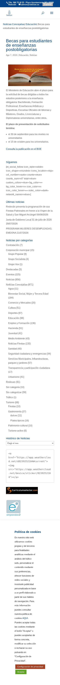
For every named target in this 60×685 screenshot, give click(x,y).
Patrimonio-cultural (18, 425)
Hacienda (13, 328)
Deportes (13, 313)
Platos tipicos (17, 420)
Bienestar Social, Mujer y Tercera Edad (28, 294)
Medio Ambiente (16, 338)
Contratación (12, 245)
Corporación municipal (17, 250)
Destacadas (12, 269)
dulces (13, 415)
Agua (11, 288)
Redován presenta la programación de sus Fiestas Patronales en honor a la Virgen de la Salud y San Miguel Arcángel (29, 210)
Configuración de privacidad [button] (30, 666)
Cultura (12, 308)
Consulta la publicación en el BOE (24, 149)
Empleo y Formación (19, 323)
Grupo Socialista (16, 259)
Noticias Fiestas (16, 343)
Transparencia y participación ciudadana (29, 368)
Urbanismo (14, 377)
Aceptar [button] (20, 672)
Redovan (10, 382)
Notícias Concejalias (16, 284)
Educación (24, 55)
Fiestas (12, 406)
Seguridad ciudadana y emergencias (27, 353)
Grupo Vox (13, 264)
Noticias (33, 55)
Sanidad (12, 348)
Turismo (10, 402)
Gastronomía (14, 411)
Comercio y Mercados (19, 302)
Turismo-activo (15, 430)
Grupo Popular (15, 254)
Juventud (13, 333)
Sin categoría (13, 387)
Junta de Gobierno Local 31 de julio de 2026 (29, 219)
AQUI (25, 618)
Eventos (10, 274)
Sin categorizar (14, 392)
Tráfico (9, 397)
